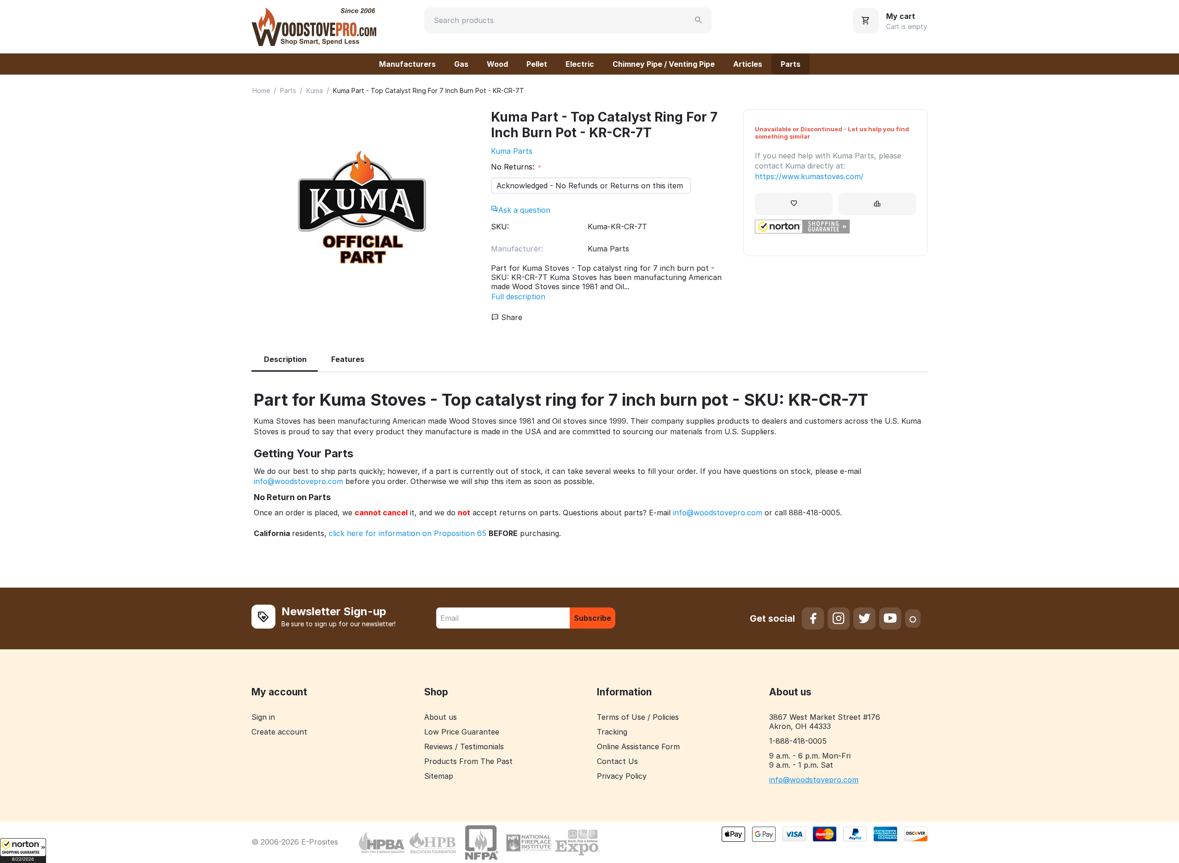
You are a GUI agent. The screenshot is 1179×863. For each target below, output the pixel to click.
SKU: (500, 226)
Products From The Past (468, 761)
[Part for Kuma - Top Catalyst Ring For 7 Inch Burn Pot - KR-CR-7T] (362, 209)
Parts (790, 64)
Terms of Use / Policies (638, 717)
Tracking (612, 731)
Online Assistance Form (638, 746)
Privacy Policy (622, 776)
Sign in (263, 717)
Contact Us (617, 761)
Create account (279, 731)
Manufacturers (407, 64)
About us (440, 717)
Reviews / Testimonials (464, 746)
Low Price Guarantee (461, 731)
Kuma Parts (511, 151)
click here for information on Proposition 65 (407, 533)
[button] (23, 850)
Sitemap (438, 776)
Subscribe (592, 618)
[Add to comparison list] (877, 203)
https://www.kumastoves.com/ (809, 176)
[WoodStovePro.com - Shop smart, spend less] (313, 25)
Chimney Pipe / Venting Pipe (664, 64)
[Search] (699, 20)
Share (510, 317)
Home (261, 90)
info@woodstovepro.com (298, 481)
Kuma (314, 90)
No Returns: (514, 166)
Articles (747, 64)
